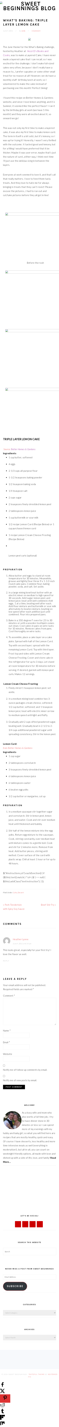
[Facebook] (18, 1224)
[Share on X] (2, 1392)
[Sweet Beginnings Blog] (29, 8)
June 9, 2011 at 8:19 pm (22, 944)
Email (6, 1042)
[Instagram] (32, 1224)
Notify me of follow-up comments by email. (25, 1069)
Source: (19, 449)
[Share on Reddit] (2, 1406)
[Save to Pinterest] (5, 1398)
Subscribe (15, 1286)
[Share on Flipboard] (2, 1418)
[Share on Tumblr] (2, 1412)
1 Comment (36, 31)
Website (7, 1054)
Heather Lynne (21, 939)
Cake (15, 892)
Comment (9, 995)
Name (7, 1030)
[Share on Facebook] (2, 1386)
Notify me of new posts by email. (20, 1080)
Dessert (21, 892)
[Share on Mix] (2, 1425)
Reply (6, 961)
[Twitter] (25, 1224)
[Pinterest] (40, 1224)
